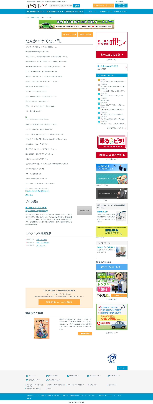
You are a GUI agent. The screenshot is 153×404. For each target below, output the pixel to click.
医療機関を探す (102, 212)
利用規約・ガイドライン (105, 395)
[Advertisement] (59, 267)
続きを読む (29, 195)
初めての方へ (121, 1)
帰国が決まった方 (95, 375)
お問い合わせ (57, 395)
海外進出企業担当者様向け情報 (56, 385)
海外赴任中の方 (74, 375)
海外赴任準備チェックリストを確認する (59, 302)
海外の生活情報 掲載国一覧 (76, 385)
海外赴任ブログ (35, 17)
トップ (27, 17)
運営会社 (65, 395)
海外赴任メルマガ (34, 380)
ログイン (110, 5)
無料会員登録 (100, 5)
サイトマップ (117, 395)
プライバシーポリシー (91, 395)
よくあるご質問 (40, 395)
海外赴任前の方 (53, 375)
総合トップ (32, 375)
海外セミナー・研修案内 (34, 388)
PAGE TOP (121, 368)
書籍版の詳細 (85, 333)
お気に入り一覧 (71, 34)
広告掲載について (112, 59)
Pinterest (46, 119)
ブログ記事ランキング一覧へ (116, 128)
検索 (77, 6)
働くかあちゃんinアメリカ (36, 208)
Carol (41, 119)
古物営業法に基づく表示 (76, 395)
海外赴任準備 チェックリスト (122, 5)
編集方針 (29, 398)
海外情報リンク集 (54, 380)
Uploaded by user (34, 119)
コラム (49, 388)
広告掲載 (49, 395)
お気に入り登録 (86, 34)
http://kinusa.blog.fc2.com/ (36, 211)
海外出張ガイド (113, 385)
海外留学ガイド (92, 385)
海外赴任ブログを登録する (106, 247)
